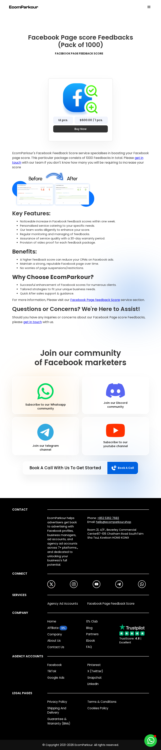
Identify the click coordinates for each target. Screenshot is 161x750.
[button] (149, 7)
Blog (89, 628)
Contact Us (55, 647)
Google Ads (55, 678)
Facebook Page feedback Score (95, 300)
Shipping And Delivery (56, 710)
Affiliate (53, 628)
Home (51, 621)
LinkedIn (93, 684)
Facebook (54, 665)
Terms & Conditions (101, 702)
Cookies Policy (97, 708)
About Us (54, 641)
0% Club (92, 621)
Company (54, 634)
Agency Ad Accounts (62, 603)
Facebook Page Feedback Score (110, 603)
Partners (92, 634)
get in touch (32, 322)
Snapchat (94, 678)
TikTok (51, 671)
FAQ (89, 647)
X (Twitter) (95, 671)
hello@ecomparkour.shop (113, 522)
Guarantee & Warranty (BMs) (58, 721)
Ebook (90, 641)
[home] (23, 7)
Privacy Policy (57, 702)
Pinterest (94, 665)
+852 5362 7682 (108, 518)
